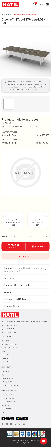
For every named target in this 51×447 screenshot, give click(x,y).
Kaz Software (29, 443)
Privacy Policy (6, 355)
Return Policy (6, 358)
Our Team (4, 412)
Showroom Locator (8, 378)
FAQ (2, 374)
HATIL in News (6, 408)
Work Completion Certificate (11, 348)
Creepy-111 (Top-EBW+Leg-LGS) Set (25, 14)
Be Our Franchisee (7, 398)
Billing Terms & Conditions (10, 385)
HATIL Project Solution (8, 401)
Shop (3, 14)
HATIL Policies (6, 362)
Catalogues (5, 405)
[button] (47, 5)
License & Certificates (9, 344)
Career (3, 351)
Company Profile (7, 395)
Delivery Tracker (7, 381)
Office (9, 14)
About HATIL (5, 341)
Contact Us (5, 371)
